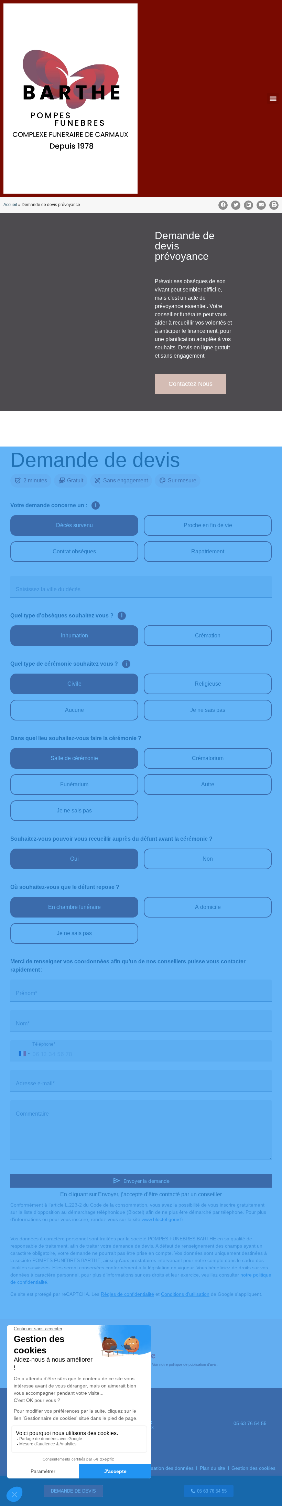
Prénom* (26, 993)
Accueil (10, 204)
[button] (273, 98)
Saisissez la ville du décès (48, 589)
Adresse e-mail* (35, 1083)
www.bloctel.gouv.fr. (163, 1219)
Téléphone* (43, 1044)
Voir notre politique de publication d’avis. (185, 1364)
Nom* (23, 1023)
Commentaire (32, 1114)
